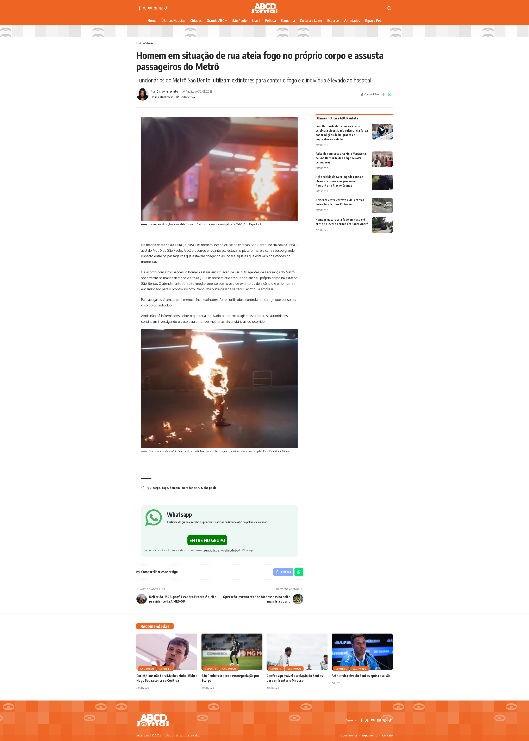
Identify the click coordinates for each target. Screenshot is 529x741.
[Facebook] (139, 8)
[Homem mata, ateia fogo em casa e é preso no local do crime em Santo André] (382, 225)
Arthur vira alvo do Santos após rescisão (361, 676)
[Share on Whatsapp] (390, 94)
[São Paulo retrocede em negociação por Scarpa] (231, 652)
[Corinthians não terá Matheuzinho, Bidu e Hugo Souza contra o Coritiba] (166, 652)
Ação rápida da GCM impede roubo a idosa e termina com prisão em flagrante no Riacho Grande (339, 181)
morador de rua (191, 488)
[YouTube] (150, 8)
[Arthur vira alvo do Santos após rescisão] (362, 652)
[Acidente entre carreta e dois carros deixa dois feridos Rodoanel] (382, 205)
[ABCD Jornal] (264, 8)
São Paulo (147, 669)
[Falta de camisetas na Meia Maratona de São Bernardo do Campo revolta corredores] (382, 159)
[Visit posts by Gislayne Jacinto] (142, 94)
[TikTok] (165, 8)
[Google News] (155, 8)
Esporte (165, 669)
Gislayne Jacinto (167, 91)
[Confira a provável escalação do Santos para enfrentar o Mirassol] (297, 652)
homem (175, 488)
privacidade (230, 550)
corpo (156, 488)
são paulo (210, 488)
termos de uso (211, 550)
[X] (144, 8)
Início (139, 43)
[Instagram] (160, 8)
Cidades (148, 43)
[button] (389, 8)
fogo (165, 488)
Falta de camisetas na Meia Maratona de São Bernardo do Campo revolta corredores (341, 158)
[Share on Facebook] (383, 94)
